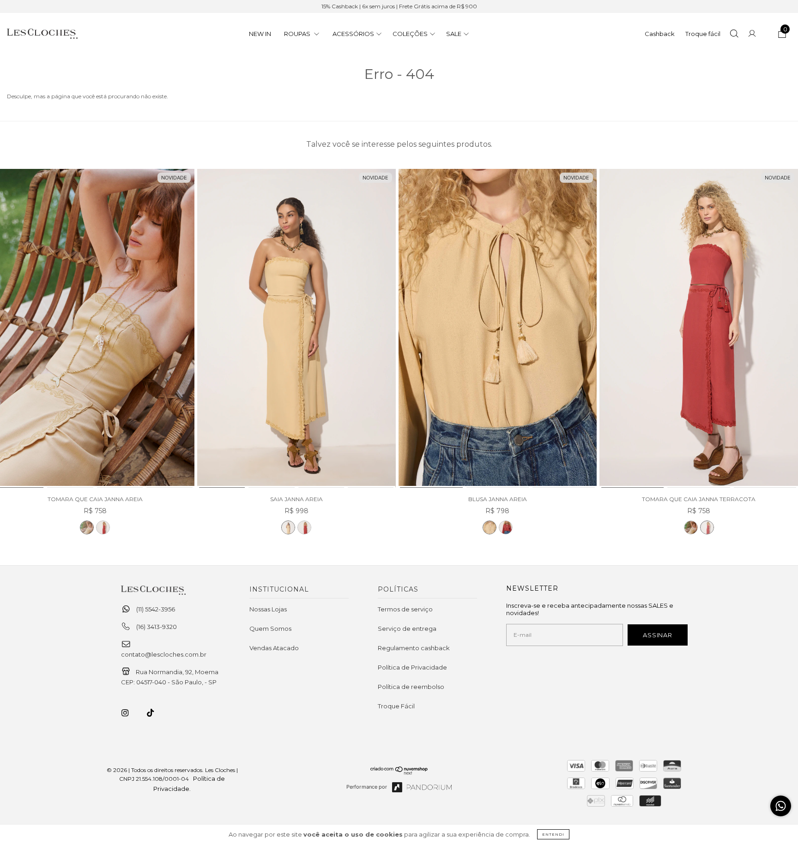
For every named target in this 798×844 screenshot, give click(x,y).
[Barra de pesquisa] (734, 34)
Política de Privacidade (412, 667)
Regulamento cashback (414, 648)
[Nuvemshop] (399, 772)
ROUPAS (298, 33)
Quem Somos (270, 628)
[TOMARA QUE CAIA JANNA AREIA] (87, 527)
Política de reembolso (411, 686)
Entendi (553, 834)
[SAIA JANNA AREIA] (296, 329)
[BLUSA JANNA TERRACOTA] (506, 527)
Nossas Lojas (268, 609)
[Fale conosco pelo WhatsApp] (780, 806)
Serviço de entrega (407, 628)
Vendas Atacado (274, 648)
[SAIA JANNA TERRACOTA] (304, 527)
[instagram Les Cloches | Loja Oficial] (130, 713)
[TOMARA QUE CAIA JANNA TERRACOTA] (103, 527)
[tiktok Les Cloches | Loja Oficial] (155, 713)
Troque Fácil (396, 706)
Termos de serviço (405, 609)
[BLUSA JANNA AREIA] (498, 329)
